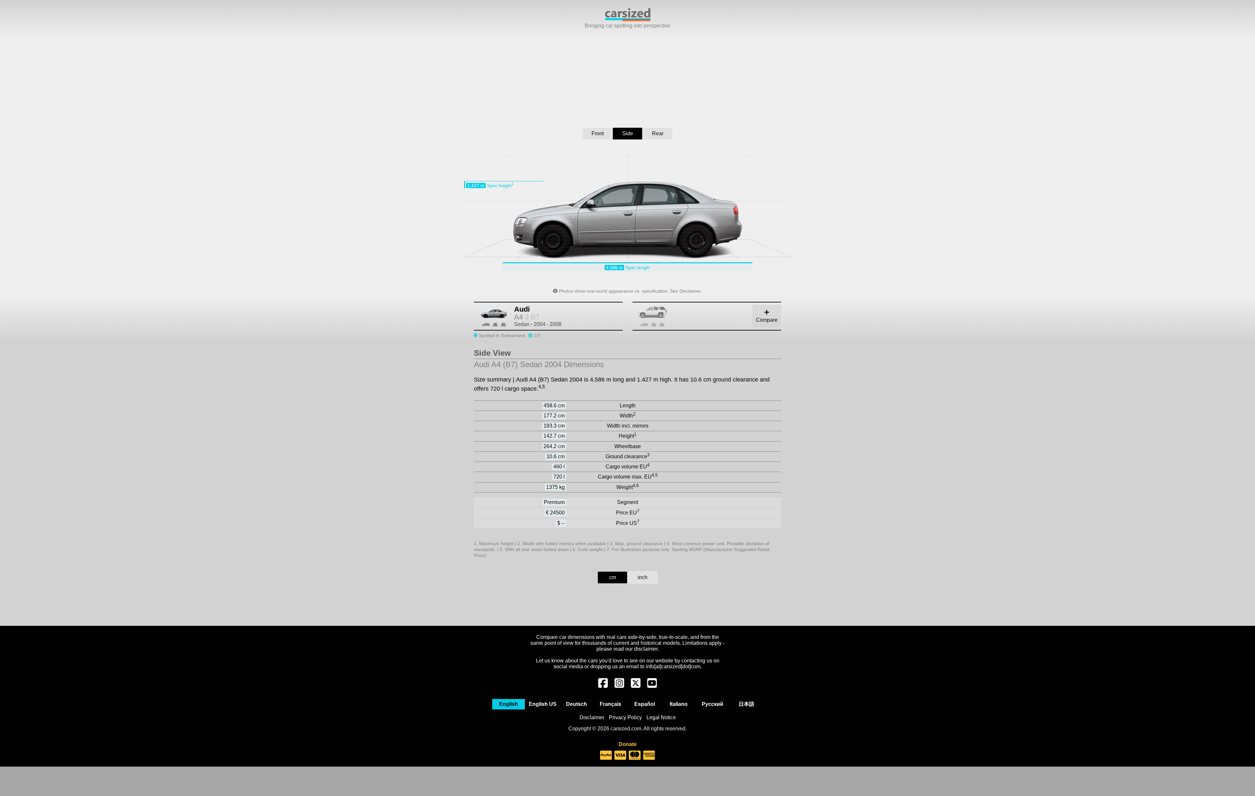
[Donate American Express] (649, 755)
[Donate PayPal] (606, 755)
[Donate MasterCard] (635, 755)
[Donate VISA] (620, 755)
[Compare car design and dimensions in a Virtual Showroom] (627, 19)
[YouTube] (652, 686)
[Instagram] (619, 686)
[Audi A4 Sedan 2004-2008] (714, 316)
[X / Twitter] (636, 686)
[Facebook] (603, 686)
